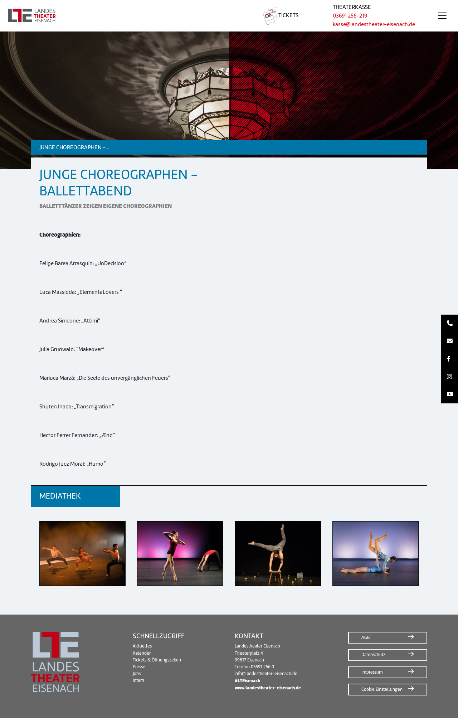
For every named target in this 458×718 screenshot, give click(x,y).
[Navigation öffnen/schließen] (442, 16)
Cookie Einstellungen (382, 689)
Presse (139, 667)
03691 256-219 (350, 15)
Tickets (287, 15)
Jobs (137, 673)
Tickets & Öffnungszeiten (157, 660)
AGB (365, 637)
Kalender (142, 653)
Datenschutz (373, 655)
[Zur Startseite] (123, 15)
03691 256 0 (262, 667)
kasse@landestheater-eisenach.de (374, 24)
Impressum (372, 672)
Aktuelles (142, 646)
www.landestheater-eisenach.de (268, 688)
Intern (138, 680)
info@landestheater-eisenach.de (266, 673)
